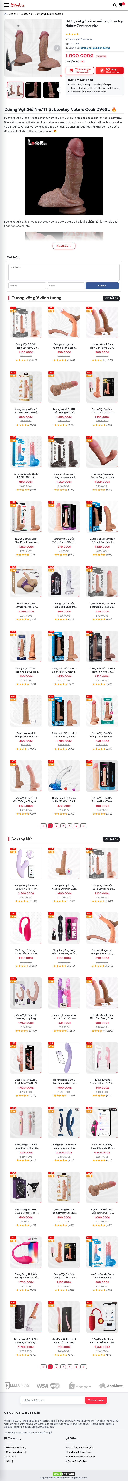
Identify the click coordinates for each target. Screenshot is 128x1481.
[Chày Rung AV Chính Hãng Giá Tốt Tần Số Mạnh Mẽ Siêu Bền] (26, 1122)
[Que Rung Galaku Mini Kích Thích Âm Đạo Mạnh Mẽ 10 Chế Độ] (64, 1317)
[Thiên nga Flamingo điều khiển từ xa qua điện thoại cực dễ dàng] (26, 928)
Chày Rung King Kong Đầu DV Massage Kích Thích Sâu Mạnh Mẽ (64, 953)
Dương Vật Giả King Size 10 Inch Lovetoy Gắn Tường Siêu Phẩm (26, 542)
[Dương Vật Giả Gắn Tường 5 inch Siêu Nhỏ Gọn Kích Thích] (64, 516)
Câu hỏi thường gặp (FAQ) (81, 1456)
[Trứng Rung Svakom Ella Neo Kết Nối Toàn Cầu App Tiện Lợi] (102, 1317)
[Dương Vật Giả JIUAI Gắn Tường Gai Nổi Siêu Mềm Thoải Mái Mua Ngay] (64, 387)
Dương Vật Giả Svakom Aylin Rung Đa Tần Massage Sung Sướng (64, 1148)
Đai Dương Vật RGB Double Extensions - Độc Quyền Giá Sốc (26, 1213)
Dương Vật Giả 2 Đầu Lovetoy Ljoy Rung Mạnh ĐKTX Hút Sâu (26, 1018)
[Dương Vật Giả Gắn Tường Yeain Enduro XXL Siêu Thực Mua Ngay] (64, 581)
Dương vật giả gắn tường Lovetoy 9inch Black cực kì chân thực (64, 477)
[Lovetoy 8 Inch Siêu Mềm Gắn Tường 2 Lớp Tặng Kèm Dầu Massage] (102, 322)
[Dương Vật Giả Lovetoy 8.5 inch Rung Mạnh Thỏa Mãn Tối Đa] (102, 516)
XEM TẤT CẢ (111, 298)
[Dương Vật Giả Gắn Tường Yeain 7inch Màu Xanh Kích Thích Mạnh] (102, 711)
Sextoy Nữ (21, 838)
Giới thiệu (11, 1456)
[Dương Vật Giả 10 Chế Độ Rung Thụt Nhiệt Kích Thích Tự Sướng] (26, 1317)
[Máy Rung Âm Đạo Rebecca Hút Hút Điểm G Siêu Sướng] (102, 1057)
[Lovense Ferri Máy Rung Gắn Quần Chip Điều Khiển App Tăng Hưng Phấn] (102, 1122)
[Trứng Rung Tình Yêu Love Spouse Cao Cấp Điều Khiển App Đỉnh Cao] (26, 1252)
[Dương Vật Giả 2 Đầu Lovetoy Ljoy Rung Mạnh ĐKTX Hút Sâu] (26, 993)
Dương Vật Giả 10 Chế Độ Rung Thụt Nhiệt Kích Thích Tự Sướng (26, 1342)
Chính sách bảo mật (16, 1452)
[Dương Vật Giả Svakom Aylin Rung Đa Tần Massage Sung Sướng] (64, 1122)
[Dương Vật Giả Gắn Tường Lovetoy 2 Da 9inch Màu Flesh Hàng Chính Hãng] (26, 322)
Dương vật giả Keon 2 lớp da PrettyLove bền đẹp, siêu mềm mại (26, 412)
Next (59, 89)
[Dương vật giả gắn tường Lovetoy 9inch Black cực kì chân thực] (64, 452)
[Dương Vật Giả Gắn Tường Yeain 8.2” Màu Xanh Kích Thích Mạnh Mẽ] (26, 646)
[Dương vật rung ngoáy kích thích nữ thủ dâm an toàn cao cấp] (64, 993)
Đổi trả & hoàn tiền (77, 1461)
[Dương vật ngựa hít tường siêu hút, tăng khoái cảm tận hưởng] (64, 322)
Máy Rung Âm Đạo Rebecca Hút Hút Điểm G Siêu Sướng (102, 1083)
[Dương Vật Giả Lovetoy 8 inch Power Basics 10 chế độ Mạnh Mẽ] (64, 646)
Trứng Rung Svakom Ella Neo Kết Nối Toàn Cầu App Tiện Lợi (102, 1342)
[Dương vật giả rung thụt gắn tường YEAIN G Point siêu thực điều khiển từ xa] (64, 863)
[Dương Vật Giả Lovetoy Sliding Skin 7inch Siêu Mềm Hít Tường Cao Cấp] (102, 581)
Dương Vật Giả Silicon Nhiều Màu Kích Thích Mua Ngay (64, 801)
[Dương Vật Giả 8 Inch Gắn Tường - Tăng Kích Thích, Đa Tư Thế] (26, 776)
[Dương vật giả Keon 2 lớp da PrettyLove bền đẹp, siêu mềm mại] (26, 387)
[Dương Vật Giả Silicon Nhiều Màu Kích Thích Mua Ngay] (64, 776)
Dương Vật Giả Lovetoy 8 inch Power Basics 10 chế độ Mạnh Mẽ (64, 671)
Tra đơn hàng (96, 1400)
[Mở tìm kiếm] (114, 5)
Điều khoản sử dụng (16, 1447)
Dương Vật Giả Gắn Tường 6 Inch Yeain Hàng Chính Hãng (102, 801)
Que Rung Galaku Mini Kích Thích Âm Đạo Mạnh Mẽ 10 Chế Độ (64, 1342)
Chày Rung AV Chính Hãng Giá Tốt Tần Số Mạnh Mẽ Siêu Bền (26, 1148)
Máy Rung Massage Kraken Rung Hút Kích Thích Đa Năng (102, 477)
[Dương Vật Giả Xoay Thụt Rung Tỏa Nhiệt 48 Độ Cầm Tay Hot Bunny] (26, 1057)
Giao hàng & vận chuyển (80, 1447)
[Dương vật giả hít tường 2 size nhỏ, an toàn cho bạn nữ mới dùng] (26, 711)
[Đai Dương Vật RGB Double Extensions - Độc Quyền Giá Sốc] (26, 1187)
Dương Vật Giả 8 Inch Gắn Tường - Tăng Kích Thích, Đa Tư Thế (26, 801)
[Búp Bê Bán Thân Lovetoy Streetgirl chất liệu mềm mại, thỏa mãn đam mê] (26, 581)
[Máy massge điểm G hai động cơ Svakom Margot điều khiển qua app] (64, 1057)
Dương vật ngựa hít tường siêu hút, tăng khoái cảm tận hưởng (64, 347)
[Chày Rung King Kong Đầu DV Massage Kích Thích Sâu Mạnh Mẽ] (64, 928)
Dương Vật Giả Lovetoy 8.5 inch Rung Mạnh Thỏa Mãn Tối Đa (102, 542)
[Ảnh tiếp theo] (57, 48)
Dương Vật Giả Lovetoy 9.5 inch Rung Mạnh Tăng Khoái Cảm (64, 736)
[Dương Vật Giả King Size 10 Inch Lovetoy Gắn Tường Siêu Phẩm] (26, 516)
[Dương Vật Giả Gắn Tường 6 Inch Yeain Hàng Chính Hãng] (102, 776)
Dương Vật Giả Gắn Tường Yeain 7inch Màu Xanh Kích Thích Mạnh (102, 736)
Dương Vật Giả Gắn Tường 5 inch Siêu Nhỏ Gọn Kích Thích (64, 542)
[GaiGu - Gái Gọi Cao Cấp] (19, 5)
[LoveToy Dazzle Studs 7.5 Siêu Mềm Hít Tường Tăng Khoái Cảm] (26, 452)
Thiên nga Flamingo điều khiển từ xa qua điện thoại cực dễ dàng (26, 953)
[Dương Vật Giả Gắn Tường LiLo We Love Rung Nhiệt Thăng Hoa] (102, 387)
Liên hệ (9, 1461)
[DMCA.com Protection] (64, 1473)
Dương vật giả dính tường (95, 47)
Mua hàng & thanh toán (79, 1452)
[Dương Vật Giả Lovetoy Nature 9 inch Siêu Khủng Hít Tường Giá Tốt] (102, 646)
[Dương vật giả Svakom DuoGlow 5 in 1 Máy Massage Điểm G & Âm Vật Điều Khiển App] (26, 863)
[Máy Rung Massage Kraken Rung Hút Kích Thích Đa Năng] (102, 452)
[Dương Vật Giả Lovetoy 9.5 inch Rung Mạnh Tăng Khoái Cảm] (64, 711)
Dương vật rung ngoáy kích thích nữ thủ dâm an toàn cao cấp (64, 1018)
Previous (7, 89)
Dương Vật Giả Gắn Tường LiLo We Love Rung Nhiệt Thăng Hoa (102, 412)
